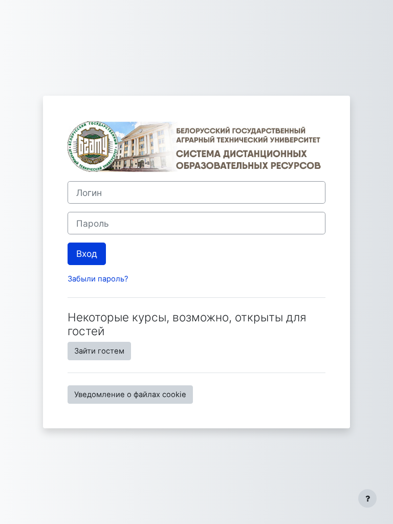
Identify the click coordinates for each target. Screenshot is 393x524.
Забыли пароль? (98, 278)
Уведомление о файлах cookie (130, 394)
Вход (86, 253)
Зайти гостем (99, 351)
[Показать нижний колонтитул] (367, 498)
